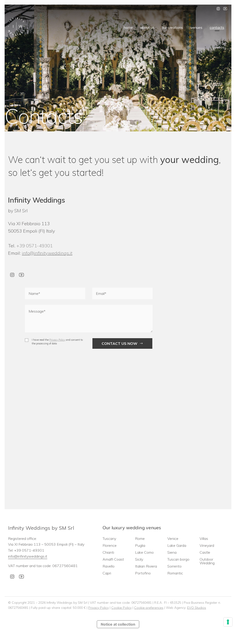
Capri (107, 573)
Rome (140, 538)
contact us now (119, 343)
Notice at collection (118, 624)
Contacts (217, 27)
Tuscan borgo (178, 559)
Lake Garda (176, 545)
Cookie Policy (121, 608)
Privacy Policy (57, 339)
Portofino (143, 573)
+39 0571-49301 (34, 245)
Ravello (109, 566)
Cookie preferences (148, 608)
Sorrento (174, 566)
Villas (204, 538)
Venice (172, 538)
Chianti (108, 552)
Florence (110, 545)
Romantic (175, 573)
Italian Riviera (146, 566)
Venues (196, 27)
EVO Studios (196, 608)
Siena (172, 552)
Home (128, 27)
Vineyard (207, 545)
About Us (147, 27)
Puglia (140, 545)
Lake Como (144, 552)
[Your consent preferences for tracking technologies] (228, 622)
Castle (205, 552)
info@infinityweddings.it (47, 253)
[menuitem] (128, 27)
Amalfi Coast (113, 559)
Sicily (139, 559)
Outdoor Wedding (207, 561)
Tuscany (109, 538)
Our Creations (172, 27)
